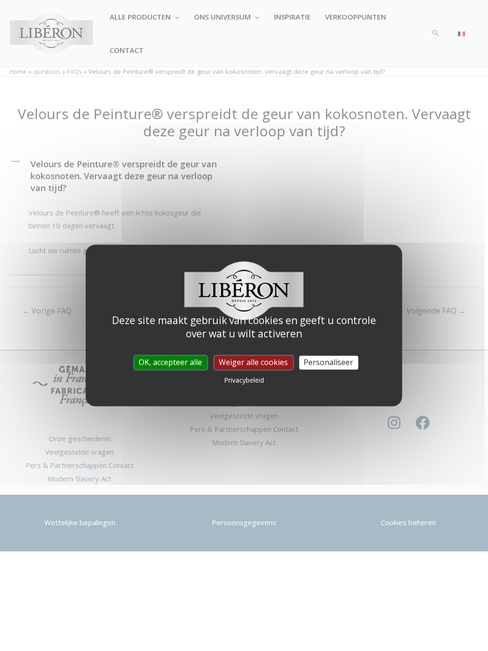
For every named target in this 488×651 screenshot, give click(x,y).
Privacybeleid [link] (244, 380)
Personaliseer (328, 362)
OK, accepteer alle (170, 362)
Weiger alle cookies (253, 362)
